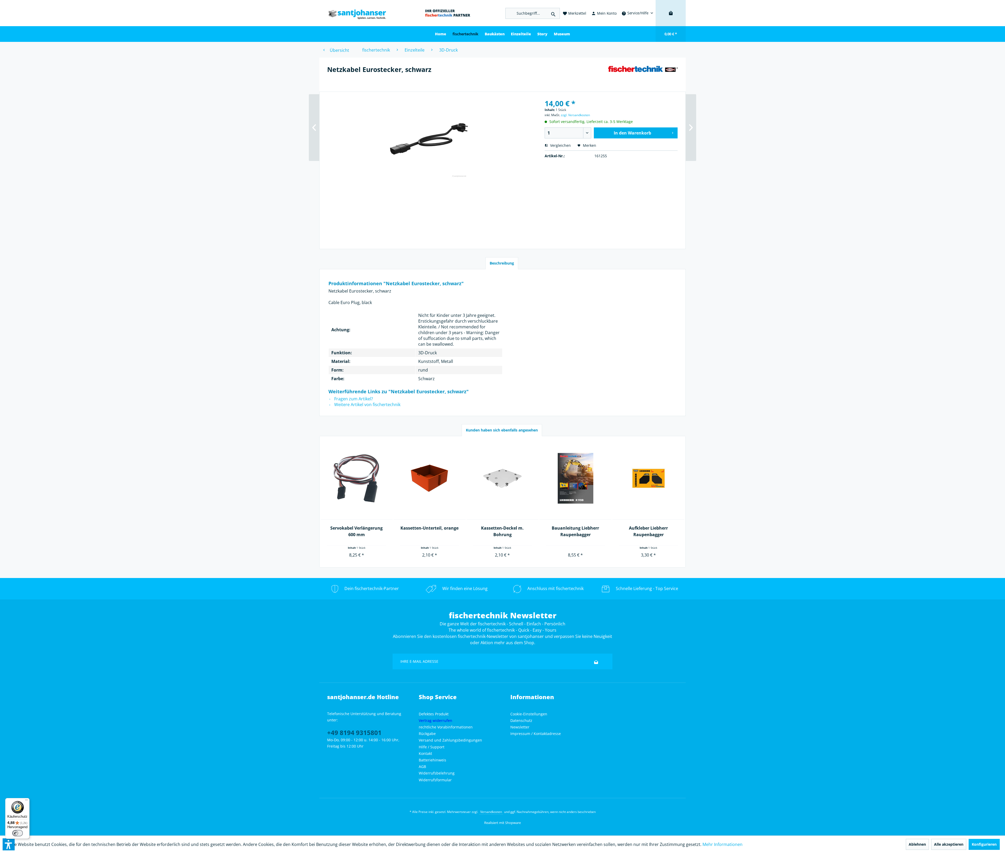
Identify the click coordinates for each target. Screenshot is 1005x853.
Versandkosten (491, 812)
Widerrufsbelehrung (437, 773)
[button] (9, 844)
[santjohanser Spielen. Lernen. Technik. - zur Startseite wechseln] (354, 13)
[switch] (17, 833)
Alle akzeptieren (948, 844)
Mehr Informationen (722, 844)
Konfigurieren (984, 844)
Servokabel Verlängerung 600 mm (356, 531)
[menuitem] (637, 13)
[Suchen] (553, 13)
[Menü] (26, 801)
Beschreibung (502, 263)
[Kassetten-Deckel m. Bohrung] (503, 478)
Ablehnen (917, 844)
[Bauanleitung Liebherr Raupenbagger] (575, 478)
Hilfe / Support (431, 746)
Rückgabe (427, 733)
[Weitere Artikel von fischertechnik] (643, 74)
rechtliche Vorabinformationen (446, 727)
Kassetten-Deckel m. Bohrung (502, 531)
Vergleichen (560, 145)
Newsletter (519, 727)
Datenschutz (521, 720)
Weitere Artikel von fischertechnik (366, 404)
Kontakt (425, 753)
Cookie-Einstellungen (528, 713)
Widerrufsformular (435, 779)
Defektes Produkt (434, 713)
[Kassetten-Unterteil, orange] (430, 478)
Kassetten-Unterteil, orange (429, 528)
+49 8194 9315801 (354, 732)
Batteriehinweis (432, 759)
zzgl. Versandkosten (575, 115)
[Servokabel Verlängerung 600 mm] (357, 478)
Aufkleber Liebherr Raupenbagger (648, 531)
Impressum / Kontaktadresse (535, 733)
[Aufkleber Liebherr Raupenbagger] (648, 478)
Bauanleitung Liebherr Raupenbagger (575, 531)
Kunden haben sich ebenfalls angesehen (502, 430)
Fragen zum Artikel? (353, 399)
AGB (422, 766)
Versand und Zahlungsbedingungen (450, 740)
